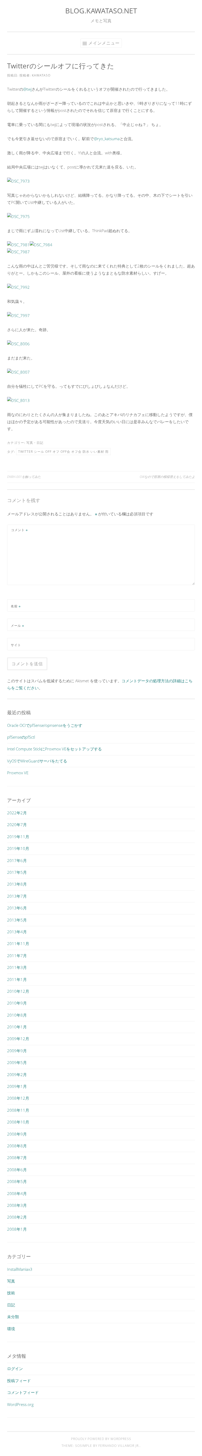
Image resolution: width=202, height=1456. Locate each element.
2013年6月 (17, 907)
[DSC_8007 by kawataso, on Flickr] (18, 372)
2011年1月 (17, 979)
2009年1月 (17, 1086)
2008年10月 (18, 1122)
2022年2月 (17, 812)
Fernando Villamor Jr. (119, 1445)
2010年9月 (17, 1003)
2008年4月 (17, 1193)
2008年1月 (17, 1229)
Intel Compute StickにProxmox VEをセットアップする (54, 748)
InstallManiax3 (19, 1269)
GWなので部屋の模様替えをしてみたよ (167, 477)
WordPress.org (20, 1404)
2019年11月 (18, 836)
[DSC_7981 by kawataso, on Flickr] (18, 244)
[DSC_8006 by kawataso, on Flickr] (18, 343)
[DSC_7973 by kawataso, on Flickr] (18, 181)
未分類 (13, 1316)
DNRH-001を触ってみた (24, 477)
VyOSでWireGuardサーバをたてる (37, 761)
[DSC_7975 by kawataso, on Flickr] (18, 216)
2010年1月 (17, 1026)
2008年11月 (18, 1110)
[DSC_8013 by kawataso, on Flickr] (18, 400)
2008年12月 (18, 1098)
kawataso (41, 75)
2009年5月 (17, 1062)
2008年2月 (17, 1217)
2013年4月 (17, 931)
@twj (27, 89)
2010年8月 (17, 1015)
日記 (40, 442)
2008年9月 (17, 1134)
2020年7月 (17, 824)
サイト (16, 645)
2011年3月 (17, 967)
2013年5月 (17, 920)
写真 (29, 442)
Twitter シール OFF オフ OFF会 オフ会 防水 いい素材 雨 (63, 451)
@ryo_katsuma (107, 138)
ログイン (15, 1368)
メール (17, 625)
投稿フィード (19, 1380)
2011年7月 (17, 955)
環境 (11, 1328)
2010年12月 (18, 991)
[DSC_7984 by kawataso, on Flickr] (41, 244)
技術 (11, 1292)
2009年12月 (18, 1038)
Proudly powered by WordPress (101, 1439)
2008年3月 (17, 1205)
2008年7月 (17, 1157)
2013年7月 (17, 896)
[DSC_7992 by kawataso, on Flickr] (18, 287)
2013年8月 (17, 884)
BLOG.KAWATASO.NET (101, 10)
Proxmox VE (17, 772)
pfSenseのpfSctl (21, 737)
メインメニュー (104, 43)
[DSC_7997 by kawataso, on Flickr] (18, 315)
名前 (16, 606)
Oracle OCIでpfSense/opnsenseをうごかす (44, 725)
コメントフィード (23, 1392)
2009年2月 (17, 1074)
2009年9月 (17, 1050)
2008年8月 (17, 1145)
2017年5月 (17, 872)
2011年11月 (18, 943)
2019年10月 (18, 848)
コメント (19, 530)
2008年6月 (17, 1169)
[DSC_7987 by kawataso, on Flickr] (18, 251)
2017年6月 (17, 860)
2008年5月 (17, 1181)
